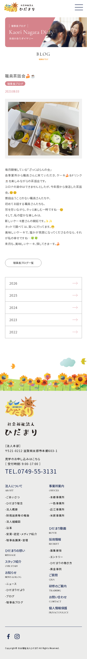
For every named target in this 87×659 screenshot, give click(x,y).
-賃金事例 (55, 569)
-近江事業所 (57, 509)
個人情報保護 (58, 610)
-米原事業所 (57, 515)
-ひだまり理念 (14, 503)
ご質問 (53, 577)
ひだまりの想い (15, 552)
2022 (13, 332)
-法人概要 (11, 509)
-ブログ (9, 596)
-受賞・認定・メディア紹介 (21, 534)
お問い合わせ (58, 599)
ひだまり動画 (57, 530)
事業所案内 (56, 488)
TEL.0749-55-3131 (31, 471)
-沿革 (8, 528)
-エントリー (56, 557)
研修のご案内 (58, 588)
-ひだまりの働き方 (60, 563)
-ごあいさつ (12, 497)
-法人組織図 (13, 521)
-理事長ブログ (14, 602)
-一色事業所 (57, 503)
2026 (13, 283)
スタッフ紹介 (13, 563)
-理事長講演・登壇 (16, 540)
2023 (13, 319)
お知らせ (13, 574)
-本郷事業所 (57, 497)
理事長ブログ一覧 (23, 263)
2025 (13, 295)
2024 (13, 307)
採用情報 (55, 541)
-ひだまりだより (15, 590)
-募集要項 (55, 550)
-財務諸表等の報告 (17, 515)
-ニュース (11, 584)
